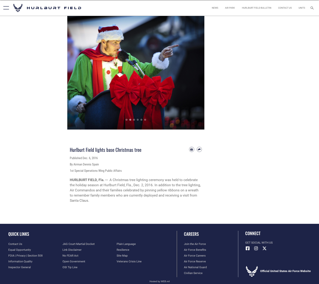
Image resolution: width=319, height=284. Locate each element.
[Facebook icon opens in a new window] (247, 248)
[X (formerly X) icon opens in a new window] (264, 248)
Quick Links (18, 234)
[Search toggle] (312, 8)
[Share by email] (199, 149)
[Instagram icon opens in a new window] (256, 248)
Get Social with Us (259, 242)
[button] (5, 8)
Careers (191, 234)
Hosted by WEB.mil (160, 281)
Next (198, 73)
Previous (74, 73)
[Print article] (191, 149)
